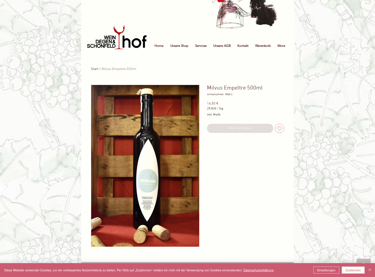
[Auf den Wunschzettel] (279, 128)
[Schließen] (369, 270)
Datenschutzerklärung (258, 270)
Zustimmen (353, 270)
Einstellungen (326, 270)
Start (94, 69)
